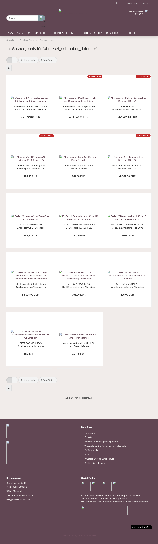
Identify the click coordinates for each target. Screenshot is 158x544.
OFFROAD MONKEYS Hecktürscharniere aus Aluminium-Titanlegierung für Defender (79, 285)
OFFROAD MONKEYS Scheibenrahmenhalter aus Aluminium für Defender (30, 345)
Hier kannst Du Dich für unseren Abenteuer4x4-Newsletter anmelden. (115, 501)
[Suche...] (41, 18)
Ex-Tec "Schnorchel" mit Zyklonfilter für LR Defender (30, 226)
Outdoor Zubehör (90, 33)
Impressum (89, 433)
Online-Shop (68, 535)
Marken (40, 33)
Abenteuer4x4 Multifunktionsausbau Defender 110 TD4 (127, 108)
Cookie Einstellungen (94, 463)
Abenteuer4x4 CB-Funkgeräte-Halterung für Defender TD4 (31, 167)
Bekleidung (113, 33)
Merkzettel (147, 3)
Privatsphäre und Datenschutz (99, 459)
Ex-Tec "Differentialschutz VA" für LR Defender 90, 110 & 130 (79, 226)
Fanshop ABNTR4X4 (18, 33)
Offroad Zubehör (61, 33)
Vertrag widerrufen (141, 527)
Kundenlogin (131, 3)
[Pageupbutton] (149, 539)
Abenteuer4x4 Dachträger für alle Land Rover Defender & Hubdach (79, 108)
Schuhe (131, 33)
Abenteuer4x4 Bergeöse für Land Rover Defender (79, 167)
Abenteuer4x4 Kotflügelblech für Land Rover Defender (79, 344)
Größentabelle (91, 450)
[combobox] (28, 60)
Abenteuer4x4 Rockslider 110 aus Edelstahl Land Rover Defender (30, 108)
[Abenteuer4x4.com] (73, 15)
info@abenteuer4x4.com (18, 499)
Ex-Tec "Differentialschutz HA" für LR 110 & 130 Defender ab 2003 (127, 226)
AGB (86, 454)
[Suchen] (117, 3)
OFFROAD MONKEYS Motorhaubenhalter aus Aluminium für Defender (127, 285)
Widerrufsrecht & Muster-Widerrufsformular (105, 446)
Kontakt (88, 437)
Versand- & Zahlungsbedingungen (101, 441)
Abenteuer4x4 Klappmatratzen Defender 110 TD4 (127, 167)
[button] (9, 60)
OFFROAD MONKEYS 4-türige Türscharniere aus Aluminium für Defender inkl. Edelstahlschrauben (30, 285)
